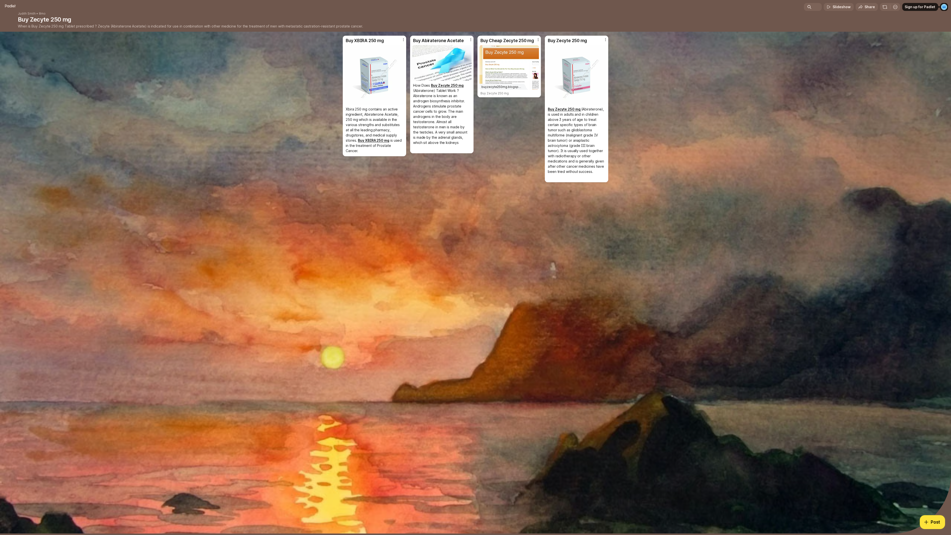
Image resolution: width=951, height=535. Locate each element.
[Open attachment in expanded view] (374, 75)
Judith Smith (27, 13)
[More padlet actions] (895, 7)
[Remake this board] (885, 7)
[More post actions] (403, 39)
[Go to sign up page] (944, 7)
